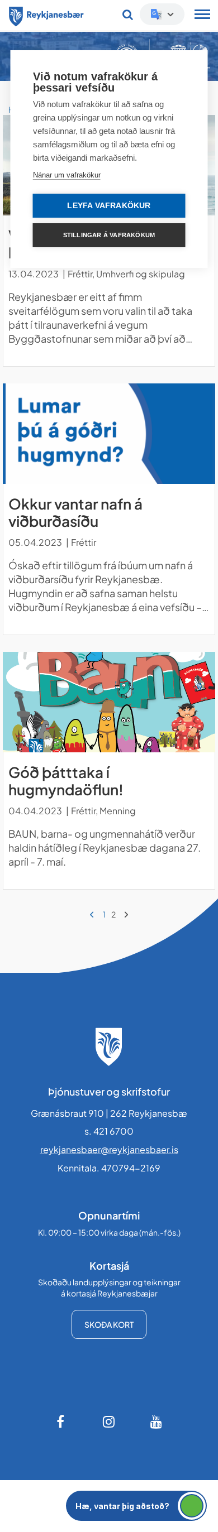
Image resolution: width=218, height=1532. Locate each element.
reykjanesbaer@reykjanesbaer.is (109, 1149)
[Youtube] (156, 1421)
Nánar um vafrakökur (67, 175)
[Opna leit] (128, 14)
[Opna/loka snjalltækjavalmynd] (202, 15)
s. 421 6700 (109, 1131)
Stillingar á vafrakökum (109, 235)
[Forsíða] (46, 14)
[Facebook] (61, 1421)
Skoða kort (109, 1324)
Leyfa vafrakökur (108, 205)
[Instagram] (109, 1421)
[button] (136, 1506)
